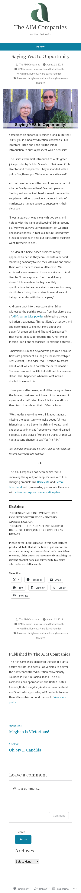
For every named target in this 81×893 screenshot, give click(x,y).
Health (60, 69)
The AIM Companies (40, 27)
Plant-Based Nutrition (50, 73)
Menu (46, 46)
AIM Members (25, 69)
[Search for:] (33, 832)
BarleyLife (43, 482)
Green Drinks (49, 69)
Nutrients (34, 73)
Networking (22, 73)
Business (37, 69)
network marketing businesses (51, 78)
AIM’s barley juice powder (27, 316)
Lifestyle (31, 78)
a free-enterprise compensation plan (37, 492)
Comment (59, 815)
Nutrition (40, 82)
